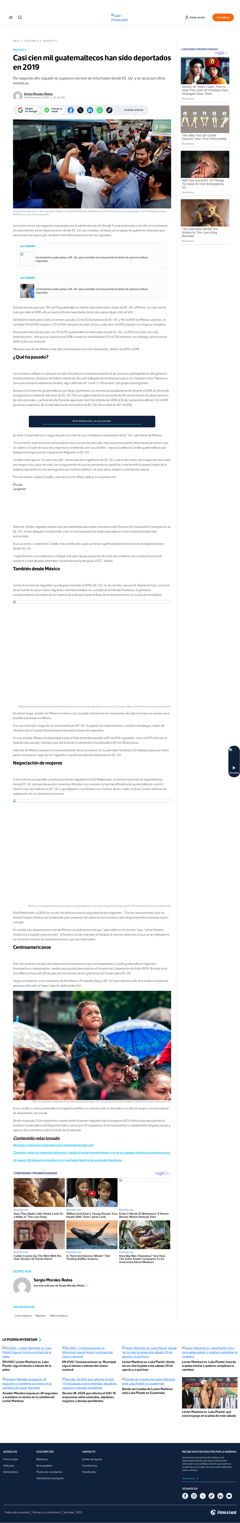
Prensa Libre (10, 1459)
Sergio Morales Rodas (38, 94)
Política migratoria (59, 1315)
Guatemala (31, 40)
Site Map (68, 1512)
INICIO (16, 40)
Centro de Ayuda (92, 1459)
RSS (79, 1512)
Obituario (8, 1465)
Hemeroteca (10, 1472)
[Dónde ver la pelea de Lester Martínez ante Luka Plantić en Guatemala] (150, 1382)
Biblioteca (42, 1459)
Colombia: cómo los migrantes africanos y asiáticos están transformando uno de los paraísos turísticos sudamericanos (91, 1153)
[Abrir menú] (10, 17)
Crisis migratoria (23, 1315)
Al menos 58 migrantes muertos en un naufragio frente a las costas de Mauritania (67, 1160)
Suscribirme (188, 1478)
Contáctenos (89, 1465)
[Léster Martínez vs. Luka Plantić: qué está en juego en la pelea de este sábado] (210, 1393)
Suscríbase (223, 17)
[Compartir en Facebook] (70, 110)
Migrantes (50, 40)
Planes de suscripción (49, 1472)
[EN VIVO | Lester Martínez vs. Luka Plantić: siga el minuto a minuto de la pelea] (30, 1353)
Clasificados (89, 1472)
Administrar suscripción (50, 1478)
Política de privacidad (17, 1512)
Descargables (44, 1465)
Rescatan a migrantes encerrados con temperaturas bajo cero (53, 1145)
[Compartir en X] (80, 110)
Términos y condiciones (46, 1512)
